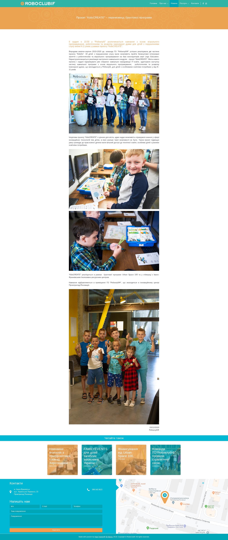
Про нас (162, 3)
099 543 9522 (97, 490)
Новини (174, 3)
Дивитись (64, 471)
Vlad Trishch (99, 537)
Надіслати (56, 530)
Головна (153, 3)
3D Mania (109, 537)
